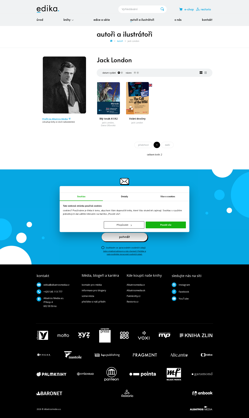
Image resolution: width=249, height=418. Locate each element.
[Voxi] (144, 335)
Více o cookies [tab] (167, 196)
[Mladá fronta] (173, 374)
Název (129, 72)
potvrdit (124, 237)
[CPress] (43, 355)
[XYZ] (84, 335)
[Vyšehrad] (85, 374)
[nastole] (73, 355)
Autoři (120, 41)
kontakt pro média (92, 284)
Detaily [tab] (124, 196)
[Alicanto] (179, 355)
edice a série (102, 20)
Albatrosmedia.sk (136, 290)
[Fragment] (145, 355)
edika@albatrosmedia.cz (56, 284)
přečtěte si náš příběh (93, 301)
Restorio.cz (132, 301)
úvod (40, 20)
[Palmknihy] (51, 374)
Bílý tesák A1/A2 (109, 118)
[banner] (48, 9)
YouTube (184, 298)
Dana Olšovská (108, 125)
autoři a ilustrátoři (142, 20)
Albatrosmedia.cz (136, 284)
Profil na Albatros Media (55, 118)
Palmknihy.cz (133, 296)
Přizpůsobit (122, 225)
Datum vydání (109, 72)
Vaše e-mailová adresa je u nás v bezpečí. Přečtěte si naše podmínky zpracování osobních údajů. (124, 252)
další (167, 144)
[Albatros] (42, 335)
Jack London (108, 122)
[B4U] (107, 355)
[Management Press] (164, 335)
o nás (178, 20)
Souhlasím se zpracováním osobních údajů (126, 247)
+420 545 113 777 (53, 291)
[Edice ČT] (207, 355)
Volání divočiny (137, 118)
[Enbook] (202, 393)
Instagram (184, 284)
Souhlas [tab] (81, 196)
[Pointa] (142, 374)
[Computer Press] (105, 335)
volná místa (88, 296)
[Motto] (63, 335)
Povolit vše (165, 225)
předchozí (143, 144)
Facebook (184, 291)
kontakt (207, 20)
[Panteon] (111, 374)
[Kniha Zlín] (196, 335)
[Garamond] (202, 374)
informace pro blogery (94, 290)
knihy (67, 20)
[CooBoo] (124, 335)
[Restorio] (127, 393)
